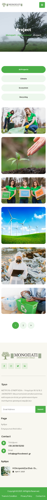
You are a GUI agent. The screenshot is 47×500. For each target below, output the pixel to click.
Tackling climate (15, 127)
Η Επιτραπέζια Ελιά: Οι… (25, 468)
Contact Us (40, 496)
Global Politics (14, 197)
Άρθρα (4, 424)
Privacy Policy (26, 496)
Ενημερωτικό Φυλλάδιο (11, 429)
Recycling (9, 124)
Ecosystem (10, 164)
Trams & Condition (9, 496)
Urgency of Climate (17, 308)
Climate (8, 274)
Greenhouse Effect (16, 167)
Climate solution (15, 237)
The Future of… (14, 278)
